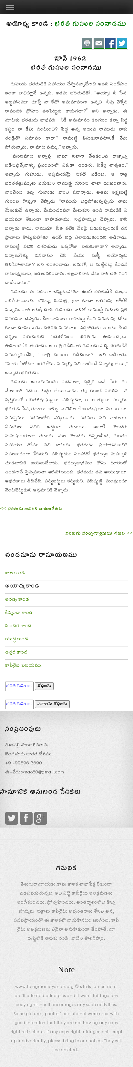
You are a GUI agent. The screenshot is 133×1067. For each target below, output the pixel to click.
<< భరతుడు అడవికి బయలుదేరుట (31, 510)
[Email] (99, 43)
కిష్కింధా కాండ (19, 613)
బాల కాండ (15, 573)
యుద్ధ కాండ (16, 640)
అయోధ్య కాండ (22, 587)
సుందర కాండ (18, 626)
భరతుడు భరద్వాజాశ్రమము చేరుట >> (99, 534)
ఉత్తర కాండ (16, 653)
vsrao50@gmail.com (43, 773)
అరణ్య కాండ (17, 600)
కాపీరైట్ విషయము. (24, 666)
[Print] (87, 43)
